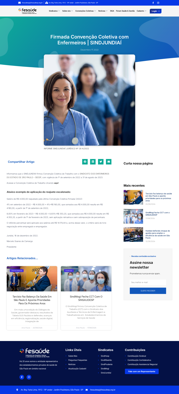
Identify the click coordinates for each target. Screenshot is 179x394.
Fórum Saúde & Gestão (125, 11)
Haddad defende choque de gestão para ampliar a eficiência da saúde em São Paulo (158, 234)
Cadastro (140, 11)
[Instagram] (158, 3)
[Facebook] (153, 3)
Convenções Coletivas (84, 11)
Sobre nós (66, 11)
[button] (85, 161)
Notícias (101, 11)
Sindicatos (53, 11)
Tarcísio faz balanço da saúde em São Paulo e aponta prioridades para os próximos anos (32, 300)
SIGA (112, 11)
